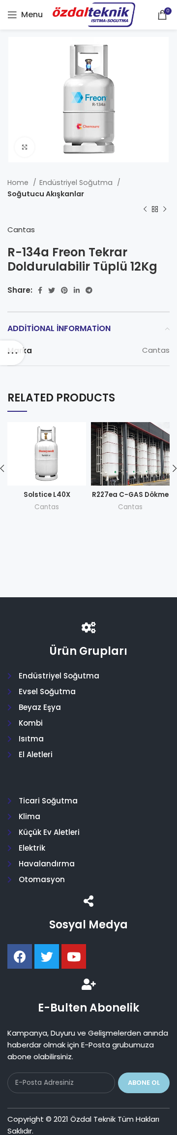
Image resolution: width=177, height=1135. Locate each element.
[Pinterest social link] (64, 290)
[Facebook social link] (40, 290)
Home (18, 182)
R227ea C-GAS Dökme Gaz (130, 499)
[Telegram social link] (89, 290)
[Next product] (165, 209)
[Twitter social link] (51, 290)
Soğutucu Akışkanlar (45, 194)
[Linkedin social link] (77, 290)
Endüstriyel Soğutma (77, 182)
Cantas (21, 229)
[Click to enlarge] (24, 147)
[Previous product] (145, 209)
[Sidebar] (12, 352)
